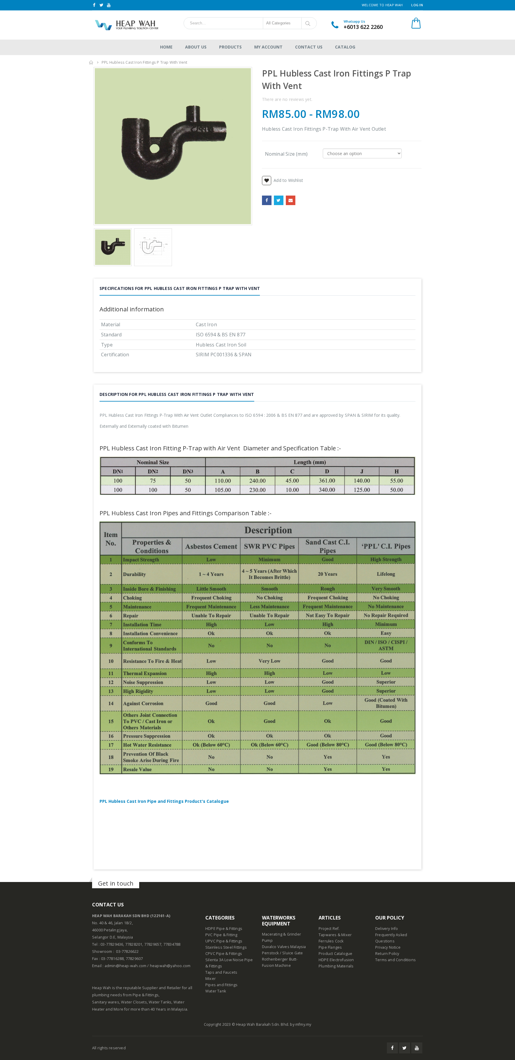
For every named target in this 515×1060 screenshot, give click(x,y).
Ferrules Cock (331, 941)
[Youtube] (109, 5)
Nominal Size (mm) (286, 153)
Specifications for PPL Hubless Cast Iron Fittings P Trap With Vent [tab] (180, 288)
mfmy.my (303, 1024)
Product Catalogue (335, 953)
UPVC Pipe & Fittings (223, 941)
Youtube (416, 1047)
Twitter (278, 200)
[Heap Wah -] (125, 25)
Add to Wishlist (288, 180)
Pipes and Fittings (221, 984)
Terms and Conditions (395, 959)
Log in (417, 5)
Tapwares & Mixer (335, 934)
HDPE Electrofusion (336, 959)
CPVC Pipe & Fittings (223, 953)
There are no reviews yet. (287, 99)
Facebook (267, 200)
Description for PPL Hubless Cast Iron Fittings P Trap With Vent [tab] (177, 394)
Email (290, 200)
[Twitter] (102, 5)
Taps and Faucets (221, 972)
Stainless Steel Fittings (226, 947)
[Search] (309, 23)
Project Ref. (329, 928)
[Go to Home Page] (91, 62)
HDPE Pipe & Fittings (223, 928)
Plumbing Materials (336, 966)
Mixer (210, 978)
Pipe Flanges (330, 947)
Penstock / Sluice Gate (282, 953)
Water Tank (215, 991)
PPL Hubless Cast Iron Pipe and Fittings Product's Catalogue (164, 801)
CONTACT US (108, 904)
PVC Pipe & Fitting (221, 934)
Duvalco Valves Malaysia (284, 946)
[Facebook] (94, 5)
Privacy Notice (388, 947)
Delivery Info (386, 928)
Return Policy (387, 953)
